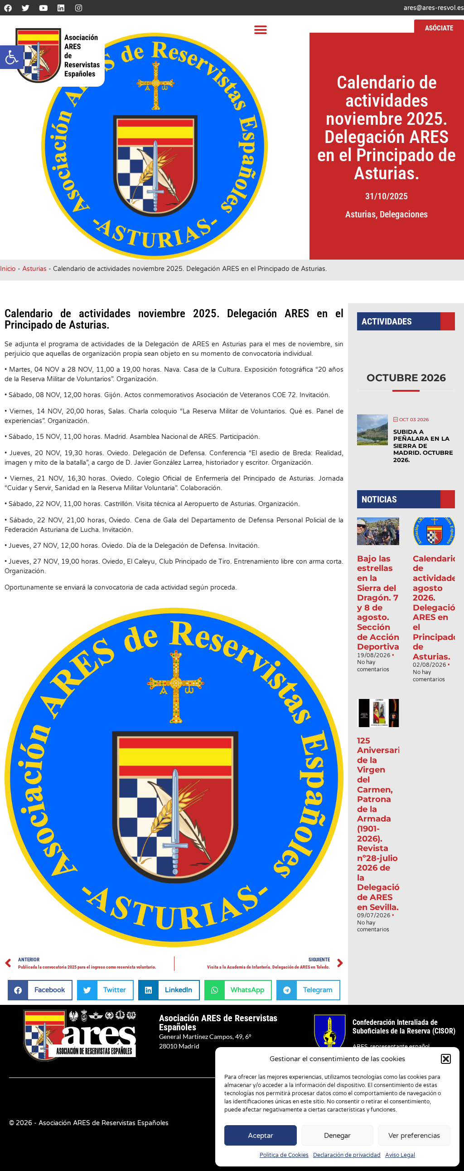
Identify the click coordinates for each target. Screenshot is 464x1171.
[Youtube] (43, 7)
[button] (12, 57)
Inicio (8, 269)
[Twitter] (25, 7)
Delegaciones (404, 214)
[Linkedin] (60, 7)
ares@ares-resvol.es (434, 8)
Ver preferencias (414, 1136)
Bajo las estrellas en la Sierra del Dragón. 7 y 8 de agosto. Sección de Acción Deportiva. (379, 603)
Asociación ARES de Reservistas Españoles (218, 1023)
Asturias (360, 214)
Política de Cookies (284, 1155)
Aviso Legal (400, 1155)
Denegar (337, 1136)
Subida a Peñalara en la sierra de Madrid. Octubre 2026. (423, 445)
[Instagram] (78, 7)
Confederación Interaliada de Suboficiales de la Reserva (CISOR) (404, 1026)
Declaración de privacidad (347, 1155)
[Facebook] (7, 7)
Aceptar (260, 1136)
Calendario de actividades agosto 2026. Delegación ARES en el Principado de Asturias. (437, 608)
